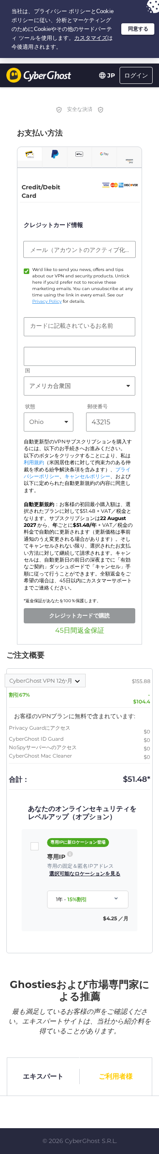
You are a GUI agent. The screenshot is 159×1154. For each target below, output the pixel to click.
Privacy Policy (46, 301)
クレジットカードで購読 (79, 615)
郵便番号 (97, 406)
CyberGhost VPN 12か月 (41, 680)
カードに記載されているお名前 (71, 325)
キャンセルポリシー (87, 476)
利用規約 (34, 462)
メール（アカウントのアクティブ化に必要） (79, 250)
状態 (30, 406)
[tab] (29, 154)
